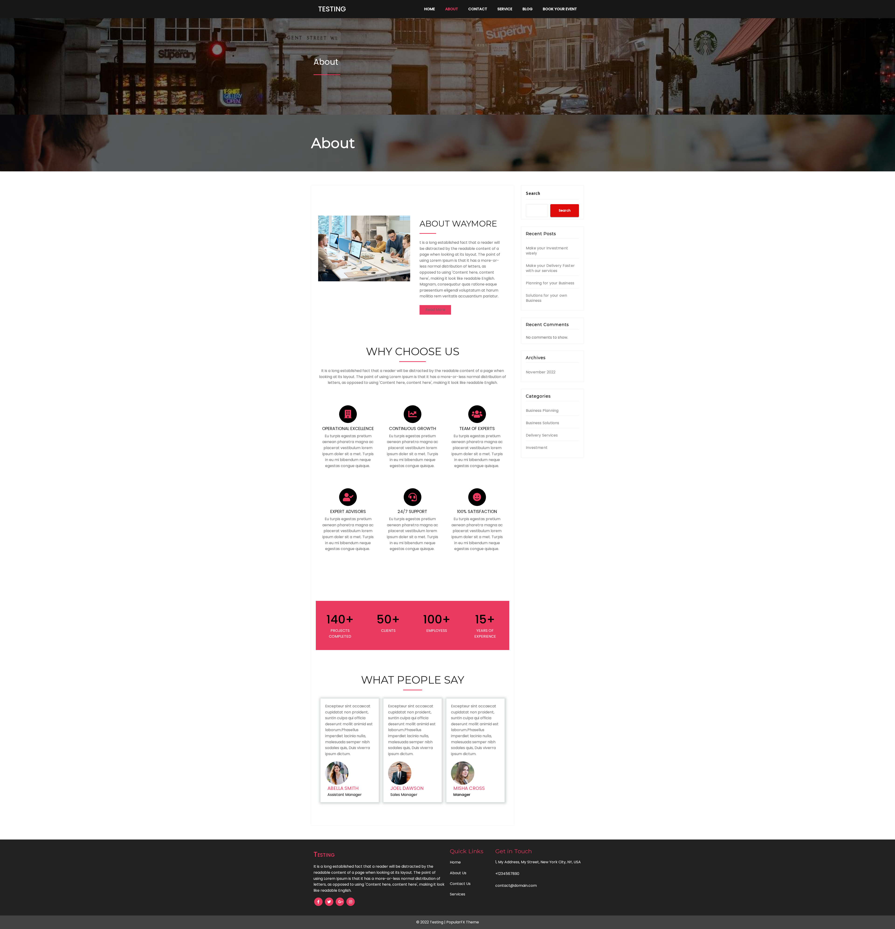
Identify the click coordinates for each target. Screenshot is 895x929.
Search (533, 193)
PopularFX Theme (462, 922)
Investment (536, 447)
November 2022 (541, 372)
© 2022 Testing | (431, 922)
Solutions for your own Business (546, 298)
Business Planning (542, 410)
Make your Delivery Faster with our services (550, 268)
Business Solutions (542, 423)
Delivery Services (542, 435)
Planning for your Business (550, 283)
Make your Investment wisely (547, 250)
